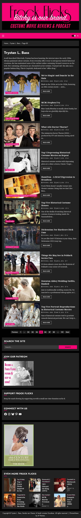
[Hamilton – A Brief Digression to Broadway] (22, 186)
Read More (46, 91)
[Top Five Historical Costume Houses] (22, 212)
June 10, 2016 (60, 208)
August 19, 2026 (70, 489)
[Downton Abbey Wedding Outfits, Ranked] (22, 289)
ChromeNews (74, 513)
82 (28, 332)
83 (32, 332)
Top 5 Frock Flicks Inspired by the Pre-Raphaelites (22, 488)
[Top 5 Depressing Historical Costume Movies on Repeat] (22, 160)
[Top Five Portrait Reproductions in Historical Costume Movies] (22, 315)
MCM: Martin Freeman (45, 499)
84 (37, 332)
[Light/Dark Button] (74, 36)
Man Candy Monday (12, 118)
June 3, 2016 (60, 287)
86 (45, 332)
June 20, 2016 (60, 130)
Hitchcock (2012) (71, 483)
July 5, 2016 (59, 81)
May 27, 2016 (60, 312)
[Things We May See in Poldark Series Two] (22, 263)
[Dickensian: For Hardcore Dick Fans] (22, 238)
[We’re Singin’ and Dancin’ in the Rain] (22, 83)
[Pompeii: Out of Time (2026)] (60, 500)
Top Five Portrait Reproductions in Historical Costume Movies (58, 308)
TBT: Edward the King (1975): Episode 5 (46, 488)
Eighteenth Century (12, 195)
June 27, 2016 (60, 105)
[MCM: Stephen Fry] (22, 109)
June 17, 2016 (60, 158)
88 (54, 332)
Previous (15, 332)
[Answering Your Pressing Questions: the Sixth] (10, 500)
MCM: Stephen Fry (50, 102)
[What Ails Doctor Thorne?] (22, 135)
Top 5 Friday (10, 170)
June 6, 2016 (60, 261)
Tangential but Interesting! (28, 195)
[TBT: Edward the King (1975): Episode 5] (34, 485)
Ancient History (71, 495)
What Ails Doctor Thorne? (54, 127)
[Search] (78, 36)
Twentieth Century (11, 93)
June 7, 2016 (59, 235)
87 (49, 332)
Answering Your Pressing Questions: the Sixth (21, 501)
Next (67, 332)
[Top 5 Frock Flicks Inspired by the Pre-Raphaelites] (10, 485)
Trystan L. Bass (48, 81)
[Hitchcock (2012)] (60, 485)
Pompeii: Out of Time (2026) (70, 500)
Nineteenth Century (12, 144)
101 (62, 332)
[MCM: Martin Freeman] (34, 500)
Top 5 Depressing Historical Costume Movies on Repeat (55, 154)
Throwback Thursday (48, 482)
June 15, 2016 (60, 183)
